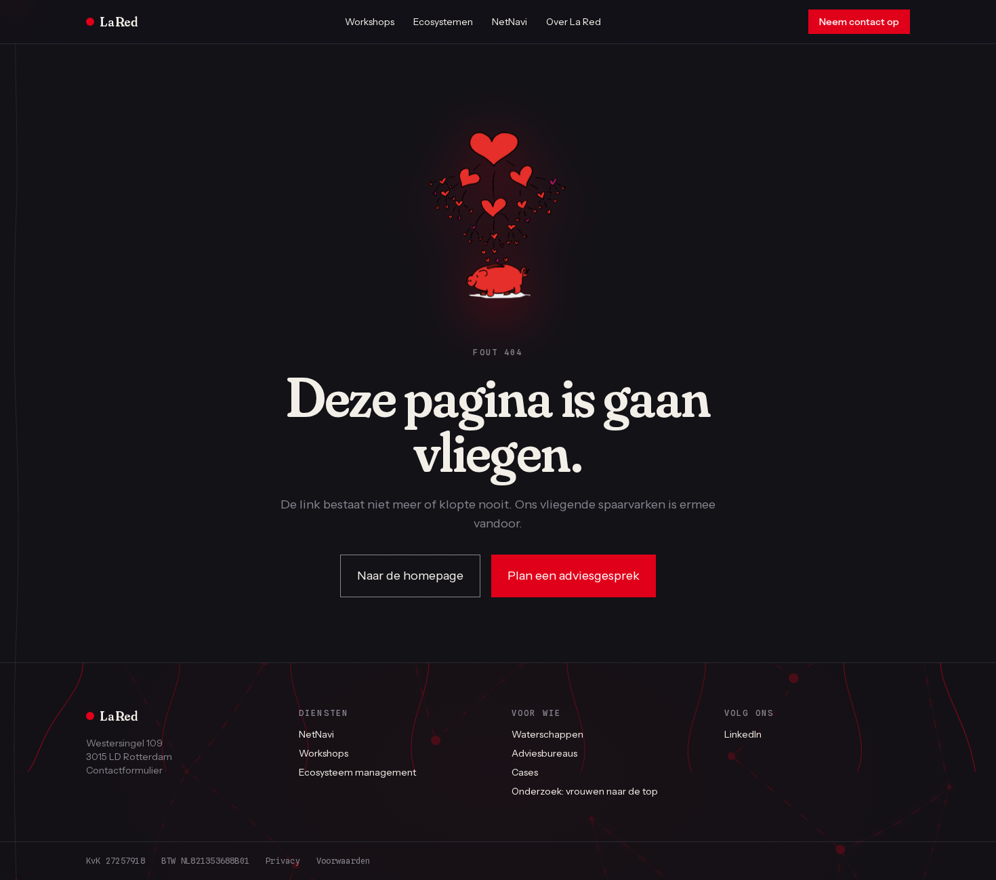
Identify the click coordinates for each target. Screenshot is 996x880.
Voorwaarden (343, 861)
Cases (525, 772)
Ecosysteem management (357, 772)
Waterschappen (547, 734)
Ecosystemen (443, 22)
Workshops (369, 22)
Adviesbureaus (544, 753)
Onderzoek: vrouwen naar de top (585, 791)
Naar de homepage (410, 575)
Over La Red (573, 22)
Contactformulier (124, 770)
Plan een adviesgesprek (573, 575)
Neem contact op (859, 22)
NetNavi (509, 22)
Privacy (283, 861)
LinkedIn (743, 734)
